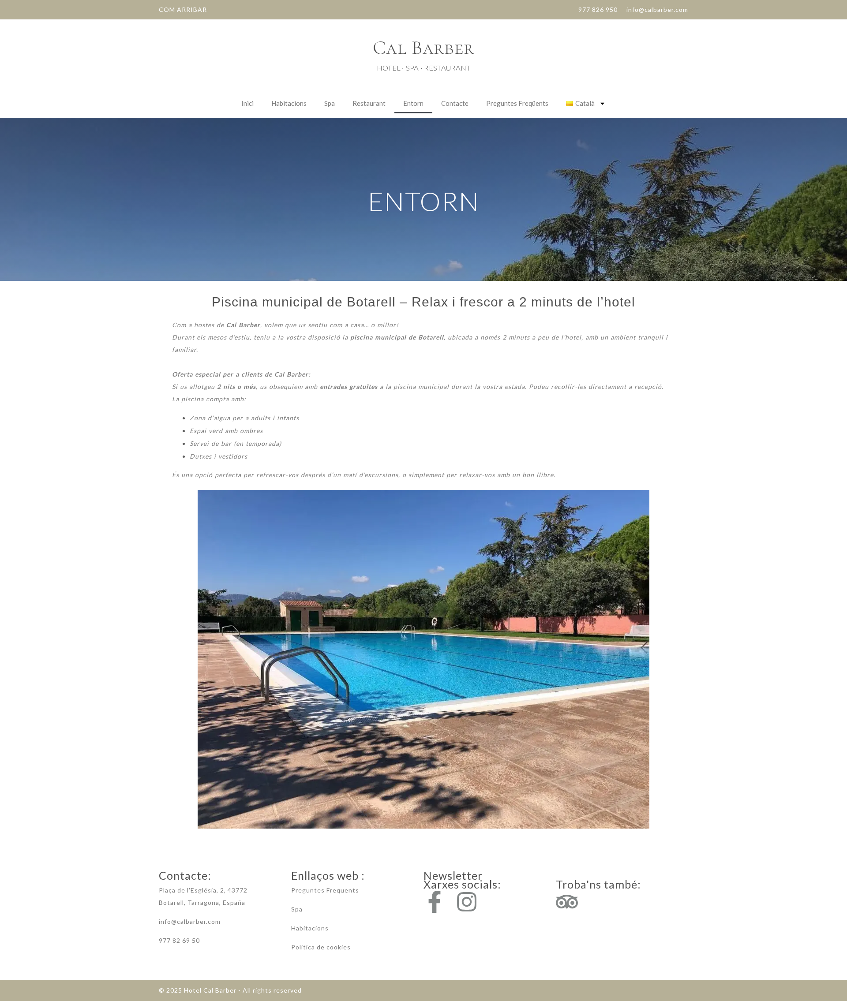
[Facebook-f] (435, 902)
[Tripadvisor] (567, 902)
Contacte (454, 103)
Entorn (413, 103)
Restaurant (369, 103)
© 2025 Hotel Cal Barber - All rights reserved (230, 990)
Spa (329, 103)
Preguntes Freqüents (517, 103)
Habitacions (289, 103)
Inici (247, 103)
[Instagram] (467, 902)
